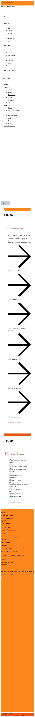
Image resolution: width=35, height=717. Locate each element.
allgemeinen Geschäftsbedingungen (24, 571)
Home (6, 84)
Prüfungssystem (12, 115)
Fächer (10, 108)
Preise (9, 121)
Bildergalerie (11, 100)
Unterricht (7, 105)
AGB (9, 123)
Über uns (6, 87)
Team (9, 89)
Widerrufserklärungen (9, 574)
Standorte (10, 92)
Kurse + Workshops (13, 110)
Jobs (9, 102)
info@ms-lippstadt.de (8, 2)
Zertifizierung (12, 95)
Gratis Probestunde (9, 126)
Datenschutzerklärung (7, 562)
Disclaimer (4, 564)
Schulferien (11, 118)
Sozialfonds (11, 97)
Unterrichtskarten (13, 113)
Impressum (4, 559)
